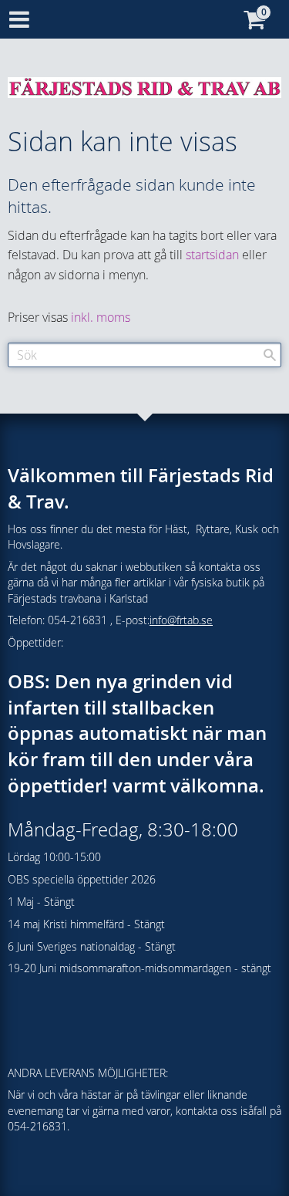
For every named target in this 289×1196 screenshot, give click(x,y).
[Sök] (269, 355)
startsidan (212, 254)
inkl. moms (100, 317)
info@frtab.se (181, 620)
